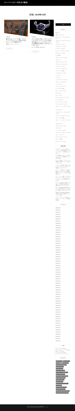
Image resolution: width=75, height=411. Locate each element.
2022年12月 (58, 274)
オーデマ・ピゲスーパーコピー (62, 50)
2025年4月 (58, 241)
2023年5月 (58, 265)
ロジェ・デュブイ (60, 134)
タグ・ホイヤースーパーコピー (62, 97)
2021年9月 (58, 296)
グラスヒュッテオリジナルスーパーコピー (62, 383)
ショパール (58, 75)
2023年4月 (58, 267)
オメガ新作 (58, 55)
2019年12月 (58, 325)
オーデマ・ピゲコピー (61, 48)
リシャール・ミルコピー (61, 130)
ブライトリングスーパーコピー (62, 115)
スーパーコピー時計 (60, 88)
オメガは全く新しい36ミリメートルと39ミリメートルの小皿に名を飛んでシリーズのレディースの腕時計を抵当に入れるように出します (42, 42)
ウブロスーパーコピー (61, 44)
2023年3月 (58, 270)
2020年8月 (58, 309)
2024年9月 (58, 252)
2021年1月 (58, 298)
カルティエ (58, 59)
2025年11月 (58, 225)
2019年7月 (58, 336)
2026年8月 (58, 207)
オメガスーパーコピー (61, 53)
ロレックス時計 (59, 139)
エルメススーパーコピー (61, 46)
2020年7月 (58, 312)
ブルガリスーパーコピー (61, 125)
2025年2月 (58, 245)
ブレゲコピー (59, 128)
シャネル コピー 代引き (61, 352)
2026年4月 (58, 216)
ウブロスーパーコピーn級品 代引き (61, 364)
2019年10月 (58, 329)
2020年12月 (58, 301)
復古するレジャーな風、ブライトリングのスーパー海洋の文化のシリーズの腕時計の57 (16, 40)
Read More (9, 48)
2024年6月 (58, 254)
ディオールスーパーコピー (62, 104)
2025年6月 (58, 236)
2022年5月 (58, 283)
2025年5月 (58, 238)
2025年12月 (58, 223)
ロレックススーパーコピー (62, 137)
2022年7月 (58, 278)
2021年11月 (58, 292)
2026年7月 (58, 210)
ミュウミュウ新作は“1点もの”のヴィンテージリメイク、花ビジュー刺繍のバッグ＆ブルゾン (63, 166)
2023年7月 (58, 263)
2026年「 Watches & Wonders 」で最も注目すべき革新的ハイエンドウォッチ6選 (63, 194)
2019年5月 (58, 340)
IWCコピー (58, 32)
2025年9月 (58, 230)
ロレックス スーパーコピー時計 (63, 349)
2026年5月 (58, 214)
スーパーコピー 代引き (61, 348)
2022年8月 (58, 276)
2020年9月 (58, 307)
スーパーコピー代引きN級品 (16, 2)
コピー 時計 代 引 (59, 385)
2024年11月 (58, 250)
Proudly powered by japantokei (33, 406)
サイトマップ (45, 406)
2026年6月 (58, 212)
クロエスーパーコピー (61, 66)
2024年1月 (58, 258)
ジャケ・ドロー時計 (60, 70)
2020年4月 (58, 318)
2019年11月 (58, 327)
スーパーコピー (59, 84)
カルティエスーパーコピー (62, 62)
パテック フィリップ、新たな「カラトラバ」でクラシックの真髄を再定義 (63, 199)
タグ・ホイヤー (59, 95)
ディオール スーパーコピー (62, 101)
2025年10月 (58, 227)
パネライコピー (59, 109)
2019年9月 (58, 332)
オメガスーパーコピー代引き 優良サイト (62, 372)
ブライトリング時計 (60, 117)
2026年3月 (58, 219)
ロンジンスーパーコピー (61, 141)
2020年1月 (58, 323)
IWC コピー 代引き (60, 351)
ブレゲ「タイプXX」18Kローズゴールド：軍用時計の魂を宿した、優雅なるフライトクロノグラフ (63, 184)
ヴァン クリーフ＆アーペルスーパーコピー (62, 392)
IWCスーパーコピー (60, 34)
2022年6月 (58, 281)
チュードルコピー (60, 99)
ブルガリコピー (59, 123)
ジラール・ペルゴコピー (61, 81)
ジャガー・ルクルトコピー (62, 68)
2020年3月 (58, 321)
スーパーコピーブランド (61, 86)
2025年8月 (58, 232)
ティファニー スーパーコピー (62, 353)
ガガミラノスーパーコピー (62, 57)
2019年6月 (58, 338)
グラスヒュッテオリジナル (62, 64)
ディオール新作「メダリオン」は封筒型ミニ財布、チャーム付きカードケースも (63, 162)
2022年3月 (58, 287)
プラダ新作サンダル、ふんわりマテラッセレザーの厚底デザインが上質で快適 (63, 157)
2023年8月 (58, 261)
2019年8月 (58, 334)
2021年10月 (58, 294)
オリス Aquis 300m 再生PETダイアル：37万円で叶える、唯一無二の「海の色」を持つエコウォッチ (63, 189)
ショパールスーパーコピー (62, 79)
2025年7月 (58, 234)
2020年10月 (58, 305)
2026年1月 (58, 221)
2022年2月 (58, 289)
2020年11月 (58, 303)
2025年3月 (58, 243)
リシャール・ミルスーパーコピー (63, 132)
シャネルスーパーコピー (61, 73)
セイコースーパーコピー (61, 90)
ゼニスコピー (59, 93)
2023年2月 (58, 272)
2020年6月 (58, 314)
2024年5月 (58, 256)
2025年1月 (58, 247)
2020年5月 (58, 316)
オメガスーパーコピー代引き (60, 370)
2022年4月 (58, 285)
